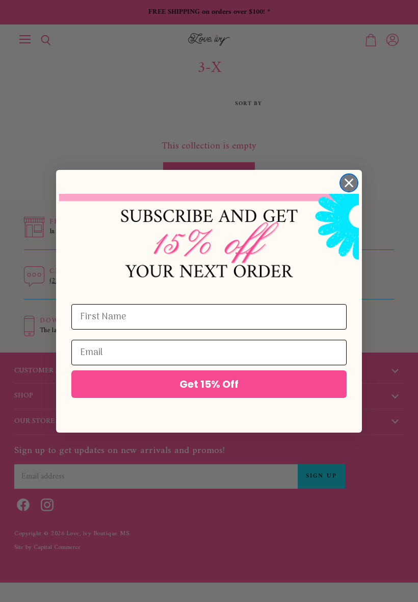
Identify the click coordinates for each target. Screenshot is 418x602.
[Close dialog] (349, 183)
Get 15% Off (209, 384)
